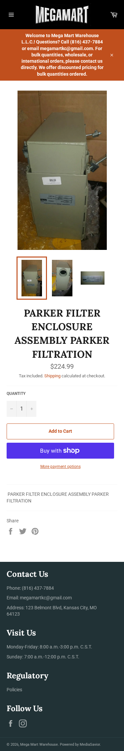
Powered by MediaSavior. (80, 744)
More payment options (60, 466)
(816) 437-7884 (38, 588)
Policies (14, 689)
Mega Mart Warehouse (39, 744)
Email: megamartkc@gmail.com (39, 597)
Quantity (16, 393)
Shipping (52, 375)
